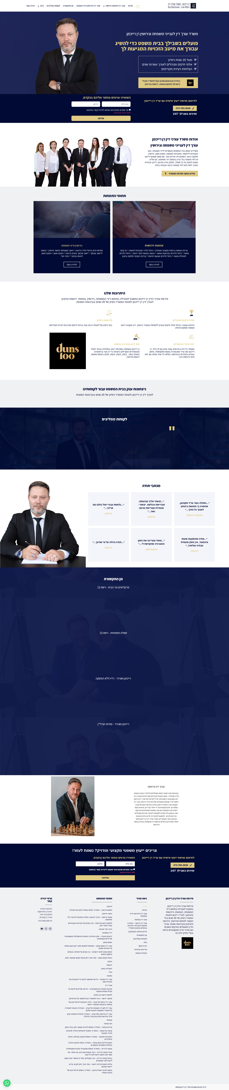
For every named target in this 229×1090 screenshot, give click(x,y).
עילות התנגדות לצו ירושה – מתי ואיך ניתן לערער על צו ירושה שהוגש (90, 1065)
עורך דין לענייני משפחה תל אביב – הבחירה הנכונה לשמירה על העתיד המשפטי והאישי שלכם (88, 1009)
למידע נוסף (154, 264)
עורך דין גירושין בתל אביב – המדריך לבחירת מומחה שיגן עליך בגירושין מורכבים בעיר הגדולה (89, 1015)
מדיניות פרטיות (140, 949)
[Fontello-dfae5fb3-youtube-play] (42, 929)
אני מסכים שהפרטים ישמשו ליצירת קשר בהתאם (109, 111)
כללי (110, 972)
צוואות (109, 1020)
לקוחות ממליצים (53, 5)
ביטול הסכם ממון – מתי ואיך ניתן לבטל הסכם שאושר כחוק (88, 957)
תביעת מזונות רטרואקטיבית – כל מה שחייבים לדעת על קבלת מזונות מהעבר (90, 990)
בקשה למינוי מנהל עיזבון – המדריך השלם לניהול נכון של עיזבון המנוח (89, 1071)
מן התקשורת (68, 5)
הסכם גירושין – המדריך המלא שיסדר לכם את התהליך (90, 910)
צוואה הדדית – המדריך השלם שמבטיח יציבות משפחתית (89, 1048)
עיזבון (110, 961)
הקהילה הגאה (106, 968)
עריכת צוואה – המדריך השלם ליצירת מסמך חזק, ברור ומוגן (88, 1027)
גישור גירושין (107, 913)
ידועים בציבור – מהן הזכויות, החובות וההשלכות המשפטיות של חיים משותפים (88, 937)
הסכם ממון (107, 942)
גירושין (109, 906)
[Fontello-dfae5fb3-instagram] (46, 929)
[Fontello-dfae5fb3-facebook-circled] (50, 929)
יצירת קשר (30, 5)
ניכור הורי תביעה (105, 929)
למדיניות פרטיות (122, 112)
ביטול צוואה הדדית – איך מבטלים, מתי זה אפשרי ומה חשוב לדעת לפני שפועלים (88, 1059)
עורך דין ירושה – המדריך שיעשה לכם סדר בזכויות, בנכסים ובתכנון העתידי (137, 925)
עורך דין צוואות (141, 919)
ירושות (109, 965)
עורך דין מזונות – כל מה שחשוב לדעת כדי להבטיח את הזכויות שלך (90, 980)
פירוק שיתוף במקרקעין (137, 931)
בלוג (42, 5)
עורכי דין (108, 985)
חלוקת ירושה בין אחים (103, 995)
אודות (130, 5)
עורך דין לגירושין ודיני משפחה (88, 5)
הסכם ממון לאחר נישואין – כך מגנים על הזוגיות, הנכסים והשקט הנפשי (90, 953)
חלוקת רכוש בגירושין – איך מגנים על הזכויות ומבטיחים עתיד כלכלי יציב (90, 924)
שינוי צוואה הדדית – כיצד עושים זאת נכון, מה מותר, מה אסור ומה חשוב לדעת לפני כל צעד (90, 1053)
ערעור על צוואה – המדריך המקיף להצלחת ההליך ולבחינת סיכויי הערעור (89, 1031)
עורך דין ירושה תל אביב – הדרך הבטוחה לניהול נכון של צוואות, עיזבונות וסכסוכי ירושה (90, 1003)
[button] (6, 1083)
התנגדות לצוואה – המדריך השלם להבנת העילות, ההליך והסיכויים (90, 1037)
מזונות (109, 975)
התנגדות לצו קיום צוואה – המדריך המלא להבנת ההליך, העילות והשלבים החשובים (90, 1043)
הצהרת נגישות (141, 953)
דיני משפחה (107, 932)
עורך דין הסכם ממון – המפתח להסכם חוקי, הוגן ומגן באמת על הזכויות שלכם (88, 947)
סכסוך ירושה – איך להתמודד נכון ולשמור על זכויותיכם (90, 998)
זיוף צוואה (108, 1023)
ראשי (138, 5)
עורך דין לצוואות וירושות (115, 5)
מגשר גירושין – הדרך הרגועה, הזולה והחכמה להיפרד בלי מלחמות (89, 918)
